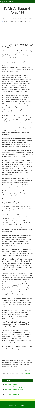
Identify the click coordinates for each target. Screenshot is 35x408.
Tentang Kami (10, 403)
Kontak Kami (25, 403)
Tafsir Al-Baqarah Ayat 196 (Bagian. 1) (15, 389)
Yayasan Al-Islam (18, 403)
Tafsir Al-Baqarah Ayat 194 (12, 394)
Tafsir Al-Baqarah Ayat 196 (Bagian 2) (15, 387)
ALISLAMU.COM (9, 2)
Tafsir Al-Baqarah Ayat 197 (12, 384)
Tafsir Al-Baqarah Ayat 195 (12, 392)
